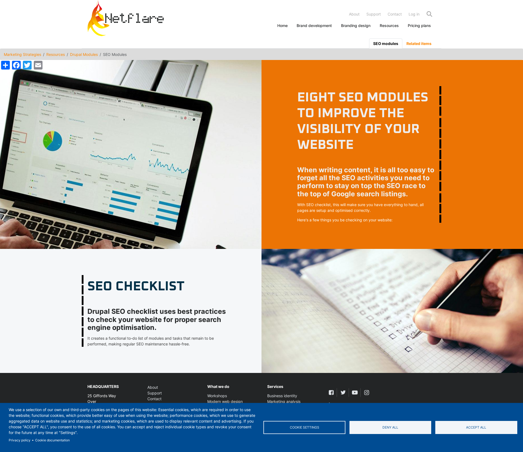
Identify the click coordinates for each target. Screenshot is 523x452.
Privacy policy (20, 440)
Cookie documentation (52, 440)
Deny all (390, 427)
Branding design (355, 25)
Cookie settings (304, 427)
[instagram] (366, 392)
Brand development (314, 25)
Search (429, 14)
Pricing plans (419, 25)
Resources (389, 25)
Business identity (282, 395)
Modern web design (225, 401)
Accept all (476, 427)
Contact (395, 14)
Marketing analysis (283, 401)
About (354, 14)
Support (373, 14)
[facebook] (331, 392)
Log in (414, 14)
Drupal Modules (84, 54)
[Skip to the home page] (125, 19)
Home (282, 25)
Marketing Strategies (22, 54)
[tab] (385, 43)
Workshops (217, 395)
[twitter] (343, 392)
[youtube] (355, 392)
